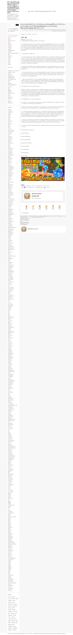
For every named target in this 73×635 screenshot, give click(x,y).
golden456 (9, 215)
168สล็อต (9, 114)
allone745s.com (10, 143)
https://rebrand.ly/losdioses (25, 139)
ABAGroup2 (10, 136)
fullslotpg (9, 91)
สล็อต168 (13, 622)
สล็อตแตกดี (9, 546)
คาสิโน (9, 467)
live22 (9, 253)
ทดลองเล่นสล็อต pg (31, 129)
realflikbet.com (10, 354)
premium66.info (10, 337)
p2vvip (9, 293)
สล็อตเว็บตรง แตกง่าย (11, 40)
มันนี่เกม (9, 506)
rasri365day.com (10, 353)
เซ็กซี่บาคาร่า (10, 567)
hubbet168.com (10, 228)
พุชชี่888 (9, 502)
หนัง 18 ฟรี (9, 551)
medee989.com (10, 270)
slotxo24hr (9, 397)
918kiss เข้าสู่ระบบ (11, 131)
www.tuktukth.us (10, 458)
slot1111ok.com (10, 392)
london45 (9, 257)
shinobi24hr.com (10, 383)
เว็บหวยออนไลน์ (10, 581)
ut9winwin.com (10, 445)
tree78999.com (10, 423)
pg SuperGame (10, 306)
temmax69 (9, 414)
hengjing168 (10, 222)
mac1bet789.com (10, 266)
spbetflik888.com (11, 398)
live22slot (9, 254)
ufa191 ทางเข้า (10, 427)
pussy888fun (10, 350)
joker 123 (9, 80)
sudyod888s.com (10, 407)
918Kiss (9, 127)
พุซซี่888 (9, 503)
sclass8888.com (10, 376)
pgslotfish (9, 328)
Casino (9, 180)
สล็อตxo (9, 532)
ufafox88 (9, 436)
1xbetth (9, 58)
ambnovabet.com (10, 148)
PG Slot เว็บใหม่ (10, 305)
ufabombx (9, 433)
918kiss (9, 73)
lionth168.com (10, 252)
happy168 (9, 219)
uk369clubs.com (10, 441)
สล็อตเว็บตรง (10, 44)
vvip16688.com (10, 454)
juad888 (9, 244)
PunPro (9, 340)
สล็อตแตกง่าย (10, 545)
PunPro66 (9, 341)
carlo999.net (10, 179)
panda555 (9, 297)
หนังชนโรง (9, 553)
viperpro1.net (10, 450)
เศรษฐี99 (9, 584)
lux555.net (9, 263)
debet (9, 183)
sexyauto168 (10, 379)
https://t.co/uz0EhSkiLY (25, 146)
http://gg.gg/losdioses (25, 152)
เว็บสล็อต (9, 576)
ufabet (9, 432)
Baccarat (9, 157)
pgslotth (9, 64)
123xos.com (10, 110)
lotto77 (9, 261)
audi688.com (10, 153)
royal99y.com (10, 363)
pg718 (9, 310)
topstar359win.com (11, 420)
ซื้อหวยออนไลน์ (10, 102)
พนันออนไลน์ (10, 498)
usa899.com (10, 444)
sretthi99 (9, 401)
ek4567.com (10, 188)
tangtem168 (10, 410)
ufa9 (8, 431)
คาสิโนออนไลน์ (10, 468)
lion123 (9, 250)
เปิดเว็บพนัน (10, 568)
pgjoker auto (10, 318)
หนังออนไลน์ (10, 554)
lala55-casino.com (11, 248)
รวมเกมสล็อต (10, 511)
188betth (9, 117)
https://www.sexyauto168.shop (13, 53)
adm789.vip (10, 140)
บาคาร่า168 (10, 86)
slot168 (9, 39)
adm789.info (10, 139)
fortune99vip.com (11, 202)
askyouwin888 (10, 152)
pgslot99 (9, 324)
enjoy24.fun (10, 189)
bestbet (9, 161)
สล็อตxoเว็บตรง (10, 533)
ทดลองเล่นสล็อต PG (50, 66)
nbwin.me (9, 280)
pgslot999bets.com (11, 327)
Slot (8, 389)
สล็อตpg (9, 529)
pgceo (9, 314)
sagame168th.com (11, 370)
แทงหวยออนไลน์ (10, 588)
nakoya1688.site (10, 279)
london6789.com (10, 258)
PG (8, 301)
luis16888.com (10, 262)
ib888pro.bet (10, 231)
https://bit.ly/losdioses (25, 133)
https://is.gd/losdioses (25, 149)
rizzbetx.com (10, 359)
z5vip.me (9, 463)
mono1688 (9, 275)
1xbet (9, 118)
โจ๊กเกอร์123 (10, 589)
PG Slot (9, 302)
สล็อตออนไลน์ (10, 536)
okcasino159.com (11, 287)
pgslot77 (9, 322)
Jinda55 (9, 236)
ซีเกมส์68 (9, 471)
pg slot (9, 60)
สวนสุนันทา (10, 549)
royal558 (9, 362)
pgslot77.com (10, 323)
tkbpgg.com (10, 418)
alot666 (9, 145)
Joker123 (9, 239)
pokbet (9, 336)
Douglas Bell (23, 34)
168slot (9, 113)
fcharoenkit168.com (11, 200)
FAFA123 (9, 196)
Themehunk (63, 633)
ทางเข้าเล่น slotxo (11, 484)
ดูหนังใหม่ (9, 476)
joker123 (9, 37)
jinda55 (14, 600)
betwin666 (9, 165)
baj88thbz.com (10, 158)
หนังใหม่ (9, 555)
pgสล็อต (9, 333)
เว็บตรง (9, 571)
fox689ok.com (10, 205)
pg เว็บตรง (9, 309)
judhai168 (9, 46)
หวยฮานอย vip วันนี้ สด (11, 558)
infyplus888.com (10, 232)
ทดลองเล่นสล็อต (10, 479)
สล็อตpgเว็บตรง (10, 626)
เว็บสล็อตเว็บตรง (10, 580)
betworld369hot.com (11, 167)
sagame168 (10, 367)
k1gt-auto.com (10, 245)
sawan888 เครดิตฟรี (11, 371)
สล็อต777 (9, 524)
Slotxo (9, 394)
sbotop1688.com (10, 375)
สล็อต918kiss (10, 527)
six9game (9, 385)
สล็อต (9, 515)
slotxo (9, 54)
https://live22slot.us (11, 93)
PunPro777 (9, 344)
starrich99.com (10, 406)
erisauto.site (10, 191)
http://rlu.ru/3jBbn (24, 155)
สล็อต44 (9, 519)
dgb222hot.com (10, 184)
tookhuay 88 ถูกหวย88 (11, 419)
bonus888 (9, 47)
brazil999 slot (10, 174)
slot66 (9, 43)
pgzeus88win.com (11, 331)
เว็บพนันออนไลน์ (10, 575)
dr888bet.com (10, 187)
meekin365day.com (11, 271)
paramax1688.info (11, 298)
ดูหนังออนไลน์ (10, 67)
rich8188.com (10, 358)
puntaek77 (9, 348)
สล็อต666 (9, 523)
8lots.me (9, 126)
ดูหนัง (9, 94)
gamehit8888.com (11, 209)
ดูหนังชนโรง (10, 98)
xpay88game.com (11, 459)
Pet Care (9, 300)
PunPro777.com (10, 345)
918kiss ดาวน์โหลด (11, 130)
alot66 (9, 144)
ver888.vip (9, 449)
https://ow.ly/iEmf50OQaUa (25, 136)
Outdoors (9, 292)
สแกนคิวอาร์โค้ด (10, 550)
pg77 (9, 311)
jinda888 (9, 237)
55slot (9, 122)
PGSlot (9, 319)
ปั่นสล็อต (9, 493)
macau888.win (10, 267)
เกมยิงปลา (9, 562)
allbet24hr (9, 141)
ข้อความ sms (10, 466)
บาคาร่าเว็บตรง (10, 492)
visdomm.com (10, 453)
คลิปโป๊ (9, 57)
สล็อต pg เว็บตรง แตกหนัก (12, 516)
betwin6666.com (10, 166)
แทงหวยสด (9, 586)
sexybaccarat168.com (11, 380)
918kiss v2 (9, 128)
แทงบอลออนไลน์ (10, 585)
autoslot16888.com (11, 154)
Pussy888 (9, 349)
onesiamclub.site (10, 289)
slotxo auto (10, 396)
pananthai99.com (10, 296)
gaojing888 (9, 210)
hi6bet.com (10, 223)
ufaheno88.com (10, 437)
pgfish (9, 315)
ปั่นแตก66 (9, 494)
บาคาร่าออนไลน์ (10, 490)
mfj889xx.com (10, 274)
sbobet (9, 372)
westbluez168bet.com (11, 455)
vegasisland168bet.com (12, 446)
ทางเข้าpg (14, 615)
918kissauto (10, 132)
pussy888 (9, 51)
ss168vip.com (10, 402)
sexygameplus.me (11, 381)
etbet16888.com (10, 192)
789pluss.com (10, 123)
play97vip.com (10, 335)
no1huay (9, 283)
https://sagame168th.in (12, 79)
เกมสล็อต (9, 564)
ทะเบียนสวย (10, 480)
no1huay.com (10, 284)
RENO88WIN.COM (11, 357)
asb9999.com (10, 149)
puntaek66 (9, 346)
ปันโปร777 (9, 497)
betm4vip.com (10, 162)
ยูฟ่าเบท (9, 510)
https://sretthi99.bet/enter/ (12, 227)
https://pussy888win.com (12, 84)
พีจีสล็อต (9, 501)
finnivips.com (10, 201)
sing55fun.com (10, 384)
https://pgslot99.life (11, 50)
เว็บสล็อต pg (10, 577)
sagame (9, 366)
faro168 (9, 197)
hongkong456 (10, 226)
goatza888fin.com (11, 213)
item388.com (10, 235)
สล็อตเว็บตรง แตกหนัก (11, 542)
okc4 (9, 285)
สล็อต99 (9, 528)
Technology (10, 411)
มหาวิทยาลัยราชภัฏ (11, 505)
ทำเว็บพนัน (9, 485)
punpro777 (10, 101)
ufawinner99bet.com (11, 440)
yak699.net (9, 462)
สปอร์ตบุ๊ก (9, 514)
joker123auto (10, 240)
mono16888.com (10, 276)
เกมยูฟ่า (9, 563)
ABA (8, 135)
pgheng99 (9, 90)
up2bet (9, 442)
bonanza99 (9, 170)
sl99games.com (10, 388)
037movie (9, 109)
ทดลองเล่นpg (28, 34)
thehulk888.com (10, 415)
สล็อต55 (9, 520)
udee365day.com (10, 424)
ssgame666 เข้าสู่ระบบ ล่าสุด (12, 405)
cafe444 (9, 178)
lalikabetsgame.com (11, 249)
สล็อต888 (9, 624)
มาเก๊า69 (9, 507)
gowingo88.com (10, 218)
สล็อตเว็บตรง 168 (10, 541)
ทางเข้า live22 (10, 481)
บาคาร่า (9, 100)
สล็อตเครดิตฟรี (10, 537)
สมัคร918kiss (13, 620)
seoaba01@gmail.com (37, 198)
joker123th (9, 241)
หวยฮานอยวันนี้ (10, 559)
